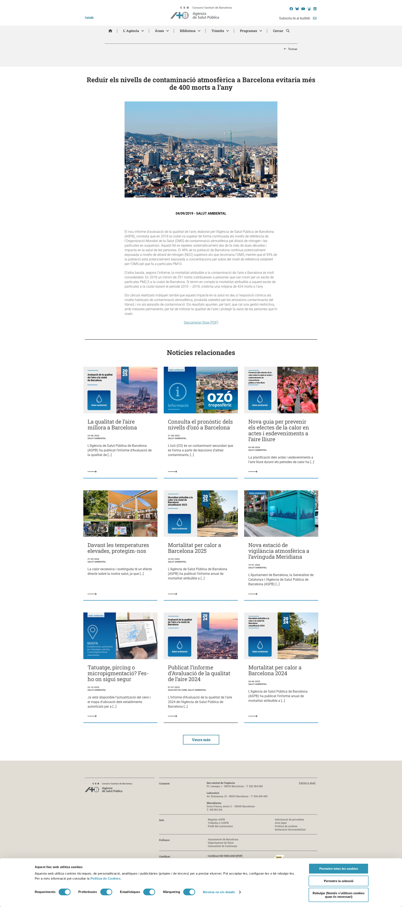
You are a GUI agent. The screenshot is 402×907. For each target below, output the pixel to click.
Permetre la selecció (338, 881)
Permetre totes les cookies (338, 868)
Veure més (201, 739)
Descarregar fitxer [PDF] (201, 322)
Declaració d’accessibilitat (290, 829)
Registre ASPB (216, 819)
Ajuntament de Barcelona (223, 839)
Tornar (292, 49)
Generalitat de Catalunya (222, 846)
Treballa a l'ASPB (218, 822)
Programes (248, 30)
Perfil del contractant (220, 826)
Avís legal (281, 822)
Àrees (159, 30)
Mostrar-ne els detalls (219, 892)
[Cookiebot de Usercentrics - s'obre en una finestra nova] (52, 899)
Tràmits (217, 30)
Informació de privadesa (289, 819)
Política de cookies (286, 826)
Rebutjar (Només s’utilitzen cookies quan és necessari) (339, 894)
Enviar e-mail (307, 782)
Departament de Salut (220, 842)
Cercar (278, 30)
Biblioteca (188, 30)
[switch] (106, 892)
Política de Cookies (105, 878)
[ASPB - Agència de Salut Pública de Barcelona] (108, 789)
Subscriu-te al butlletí (295, 18)
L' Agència (131, 30)
